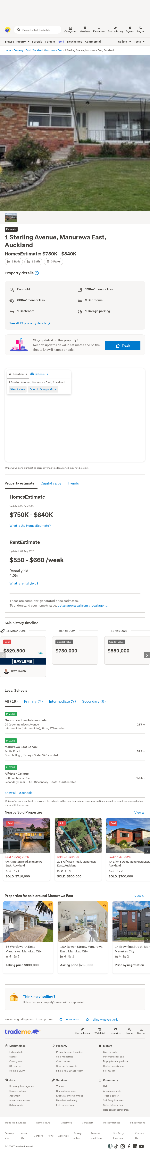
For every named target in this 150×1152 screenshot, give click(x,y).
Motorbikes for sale (113, 1056)
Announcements (112, 1091)
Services (61, 1080)
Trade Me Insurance (15, 1123)
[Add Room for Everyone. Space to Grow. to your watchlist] (47, 906)
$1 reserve (15, 1066)
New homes (74, 41)
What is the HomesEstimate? (30, 525)
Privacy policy (77, 1136)
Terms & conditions (96, 1136)
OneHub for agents (66, 1066)
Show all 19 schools (19, 793)
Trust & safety (111, 1095)
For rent (50, 41)
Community (110, 1080)
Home (8, 50)
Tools (137, 41)
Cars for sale (110, 1052)
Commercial (93, 41)
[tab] (18, 374)
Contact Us (139, 1136)
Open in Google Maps (43, 389)
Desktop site (9, 1136)
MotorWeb (66, 1123)
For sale (37, 41)
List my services (65, 1105)
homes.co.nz (43, 1123)
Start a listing (82, 1033)
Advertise (63, 1135)
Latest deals (16, 1052)
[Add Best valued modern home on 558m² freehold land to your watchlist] (102, 906)
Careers (38, 1135)
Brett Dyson (18, 671)
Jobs (12, 1080)
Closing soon (16, 1061)
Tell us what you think (104, 1019)
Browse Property (15, 41)
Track (126, 346)
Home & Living (17, 1070)
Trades (60, 1086)
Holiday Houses (111, 1123)
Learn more (72, 1019)
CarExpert (87, 1123)
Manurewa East (54, 50)
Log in (140, 31)
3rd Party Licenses (113, 1100)
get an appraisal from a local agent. (83, 605)
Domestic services (66, 1091)
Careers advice (17, 1091)
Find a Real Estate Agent (69, 1070)
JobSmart (14, 1095)
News (50, 1135)
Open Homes (63, 1061)
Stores (13, 1056)
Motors (107, 1046)
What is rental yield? (24, 583)
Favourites (115, 1033)
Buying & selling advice (115, 1061)
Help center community (116, 1109)
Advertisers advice (19, 1100)
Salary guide (16, 1105)
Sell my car (109, 1070)
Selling (123, 41)
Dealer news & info (113, 1066)
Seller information (113, 1105)
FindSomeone (137, 1123)
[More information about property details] (36, 273)
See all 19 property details (28, 323)
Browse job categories (21, 1086)
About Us (24, 1136)
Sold (61, 41)
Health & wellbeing (66, 1100)
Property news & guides (69, 1052)
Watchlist (100, 1033)
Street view (17, 389)
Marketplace (17, 1046)
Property (19, 50)
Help (105, 1086)
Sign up (130, 31)
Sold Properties (64, 1056)
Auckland (38, 50)
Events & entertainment (69, 1095)
